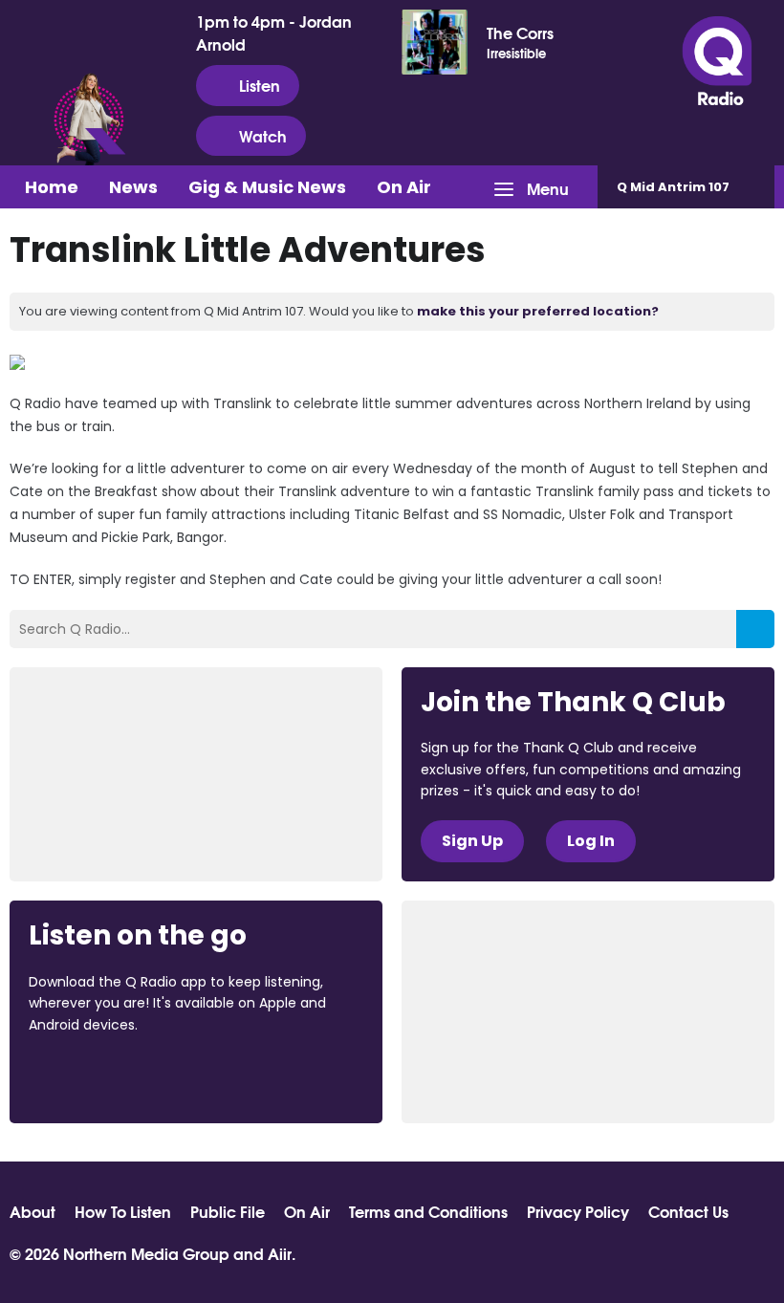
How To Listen (123, 1211)
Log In (591, 841)
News (133, 187)
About (32, 1211)
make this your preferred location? (538, 311)
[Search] (755, 629)
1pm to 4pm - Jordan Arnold (274, 32)
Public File (227, 1211)
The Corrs (520, 32)
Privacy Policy (578, 1211)
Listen (259, 85)
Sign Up (472, 841)
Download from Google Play (263, 1076)
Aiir (280, 1253)
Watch (263, 135)
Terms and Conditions (428, 1211)
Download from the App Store (103, 1076)
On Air (404, 187)
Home (51, 187)
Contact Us (688, 1211)
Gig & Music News (267, 187)
